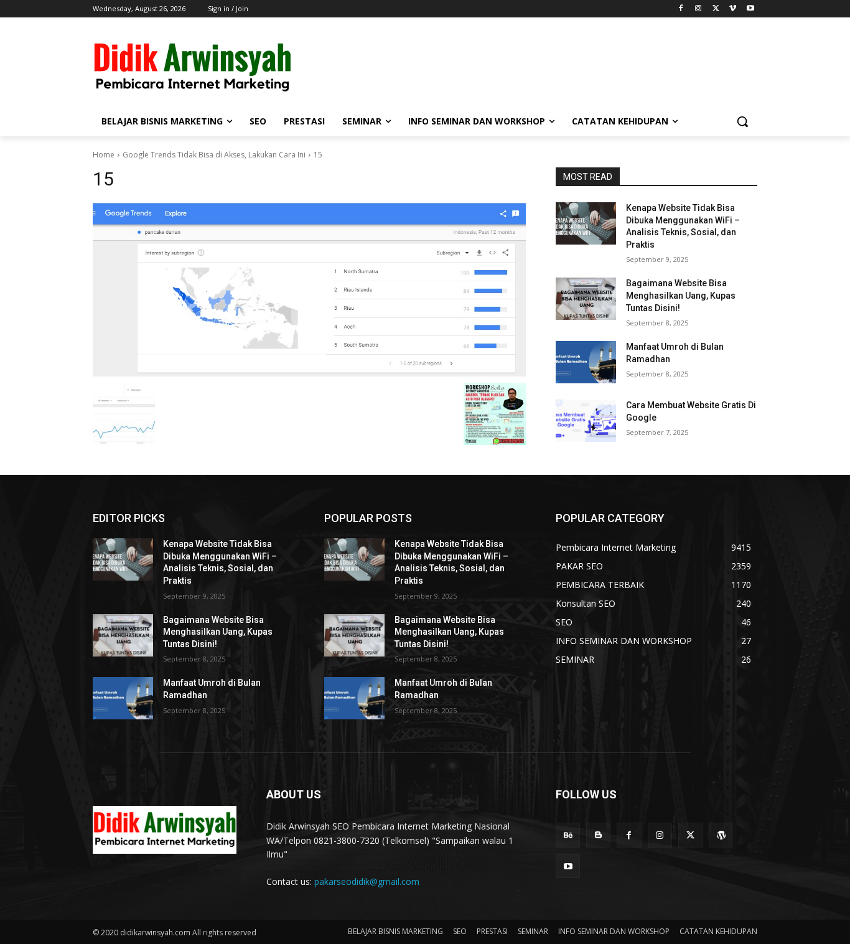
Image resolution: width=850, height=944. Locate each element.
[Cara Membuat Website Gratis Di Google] (586, 421)
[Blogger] (598, 835)
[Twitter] (716, 9)
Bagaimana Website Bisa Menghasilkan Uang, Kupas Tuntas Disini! (681, 295)
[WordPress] (721, 835)
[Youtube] (750, 9)
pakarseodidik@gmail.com (366, 881)
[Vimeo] (733, 9)
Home (103, 154)
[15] (309, 289)
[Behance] (568, 835)
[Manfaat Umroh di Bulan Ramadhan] (586, 362)
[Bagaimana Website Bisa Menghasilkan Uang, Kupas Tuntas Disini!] (586, 299)
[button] (742, 121)
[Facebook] (681, 9)
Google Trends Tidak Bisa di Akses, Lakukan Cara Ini (214, 154)
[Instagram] (698, 9)
